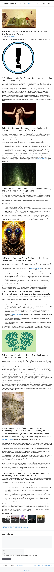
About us (43, 3)
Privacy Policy (40, 565)
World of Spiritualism (9, 3)
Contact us (49, 3)
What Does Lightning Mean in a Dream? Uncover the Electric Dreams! (15, 527)
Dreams (29, 3)
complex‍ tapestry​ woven (42, 158)
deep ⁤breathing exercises (15, 314)
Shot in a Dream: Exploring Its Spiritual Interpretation (12, 526)
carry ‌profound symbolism (7, 439)
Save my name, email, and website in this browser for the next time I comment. (20, 555)
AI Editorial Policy (27, 570)
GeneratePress (20, 565)
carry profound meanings (35, 268)
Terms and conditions (48, 565)
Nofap (25, 3)
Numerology (37, 3)
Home (21, 3)
